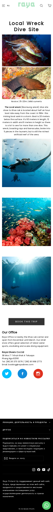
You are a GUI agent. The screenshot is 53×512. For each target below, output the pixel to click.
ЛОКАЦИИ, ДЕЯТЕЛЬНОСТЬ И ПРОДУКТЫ (25, 422)
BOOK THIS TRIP (26, 321)
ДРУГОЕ (7, 430)
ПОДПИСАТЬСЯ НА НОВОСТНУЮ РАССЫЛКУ (26, 439)
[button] (9, 5)
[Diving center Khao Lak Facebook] (22, 373)
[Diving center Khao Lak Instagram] (38, 373)
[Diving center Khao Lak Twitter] (7, 373)
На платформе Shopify (27, 509)
